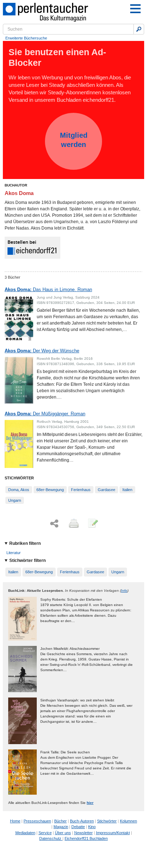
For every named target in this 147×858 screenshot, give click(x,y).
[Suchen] (138, 29)
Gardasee (106, 490)
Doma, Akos (18, 490)
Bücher (60, 821)
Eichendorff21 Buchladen (86, 838)
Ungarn (14, 500)
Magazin (61, 827)
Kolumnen (128, 821)
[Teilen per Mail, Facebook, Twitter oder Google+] (54, 524)
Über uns (63, 833)
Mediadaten (25, 833)
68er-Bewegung (50, 490)
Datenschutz (50, 838)
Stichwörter (107, 821)
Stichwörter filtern (27, 560)
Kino (92, 827)
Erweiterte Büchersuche (26, 38)
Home (15, 821)
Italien (127, 490)
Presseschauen (37, 821)
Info (124, 591)
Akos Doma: (48, 289)
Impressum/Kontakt (113, 833)
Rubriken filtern (25, 543)
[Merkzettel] (92, 524)
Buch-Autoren (82, 821)
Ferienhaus (81, 490)
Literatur (13, 553)
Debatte (78, 827)
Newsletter (83, 833)
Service (45, 833)
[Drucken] (73, 524)
